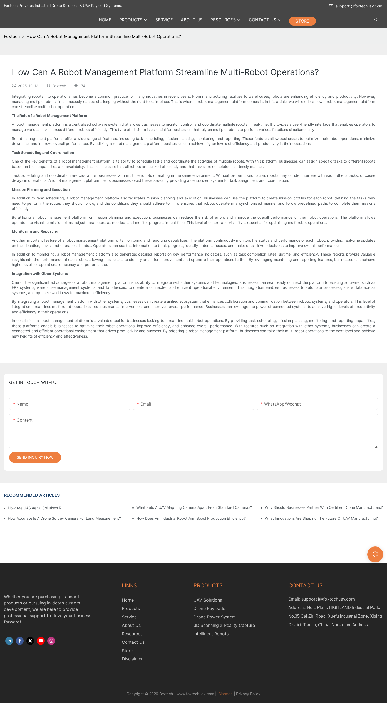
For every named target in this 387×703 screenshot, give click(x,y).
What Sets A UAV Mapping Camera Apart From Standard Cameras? (194, 507)
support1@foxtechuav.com (359, 6)
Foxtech (12, 36)
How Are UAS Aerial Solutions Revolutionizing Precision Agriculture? (36, 508)
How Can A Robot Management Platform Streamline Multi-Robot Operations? (104, 36)
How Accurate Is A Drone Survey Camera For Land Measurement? (64, 518)
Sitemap (225, 693)
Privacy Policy (248, 693)
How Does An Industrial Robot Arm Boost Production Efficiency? (191, 518)
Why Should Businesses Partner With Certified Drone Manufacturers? (324, 507)
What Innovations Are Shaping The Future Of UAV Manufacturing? (321, 518)
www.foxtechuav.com (195, 693)
